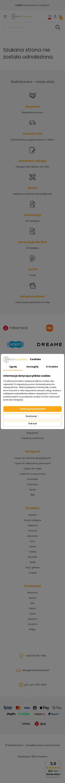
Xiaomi (32, 598)
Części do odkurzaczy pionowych (32, 463)
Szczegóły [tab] (32, 366)
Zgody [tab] (13, 366)
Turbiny (32, 551)
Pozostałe (32, 479)
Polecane (32, 484)
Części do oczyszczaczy (32, 473)
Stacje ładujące (32, 520)
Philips (32, 629)
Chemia (32, 530)
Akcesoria (32, 536)
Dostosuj (31, 416)
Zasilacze (32, 525)
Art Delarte (40, 756)
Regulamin (32, 433)
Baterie (32, 515)
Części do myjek (32, 468)
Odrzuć (32, 423)
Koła (32, 541)
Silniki (32, 562)
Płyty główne (33, 567)
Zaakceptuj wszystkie (32, 408)
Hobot (32, 608)
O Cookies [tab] (52, 366)
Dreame (32, 619)
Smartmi (32, 624)
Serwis (32, 489)
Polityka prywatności (32, 438)
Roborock (32, 592)
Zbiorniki (32, 557)
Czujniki (32, 572)
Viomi (33, 613)
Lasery (32, 546)
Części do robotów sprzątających (32, 458)
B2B (32, 494)
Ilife (32, 603)
